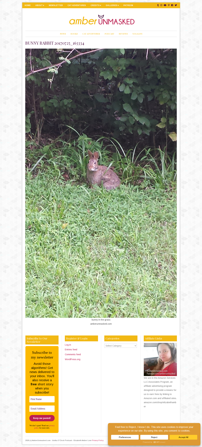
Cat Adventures (77, 5)
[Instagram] (161, 5)
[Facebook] (172, 5)
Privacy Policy (98, 440)
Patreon (128, 5)
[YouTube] (165, 5)
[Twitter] (176, 5)
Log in (68, 345)
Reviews (123, 33)
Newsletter (56, 5)
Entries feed (71, 349)
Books (74, 33)
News (63, 33)
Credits (95, 5)
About (39, 5)
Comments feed (73, 354)
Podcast (109, 33)
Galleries (111, 5)
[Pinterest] (169, 5)
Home (28, 5)
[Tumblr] (158, 5)
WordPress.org (72, 359)
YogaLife (137, 33)
